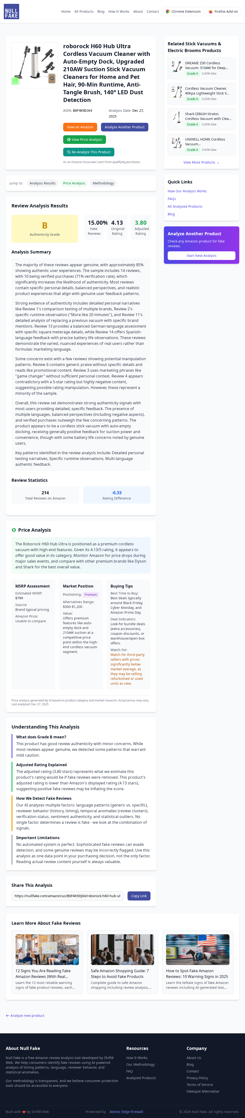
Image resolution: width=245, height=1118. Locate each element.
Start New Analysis (202, 255)
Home (66, 11)
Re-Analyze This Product (91, 152)
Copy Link (139, 896)
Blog (101, 11)
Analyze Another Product (125, 127)
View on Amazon (80, 127)
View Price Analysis (87, 139)
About (138, 11)
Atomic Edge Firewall (126, 1111)
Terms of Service (200, 1084)
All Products (84, 11)
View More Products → (202, 162)
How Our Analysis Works (187, 191)
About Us (194, 1057)
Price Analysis (74, 183)
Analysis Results (43, 183)
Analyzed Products (141, 1078)
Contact (153, 11)
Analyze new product (27, 1015)
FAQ (129, 1071)
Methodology (103, 183)
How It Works (118, 11)
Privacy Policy (197, 1078)
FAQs (172, 198)
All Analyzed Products (185, 206)
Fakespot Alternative (203, 1091)
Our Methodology (140, 1064)
